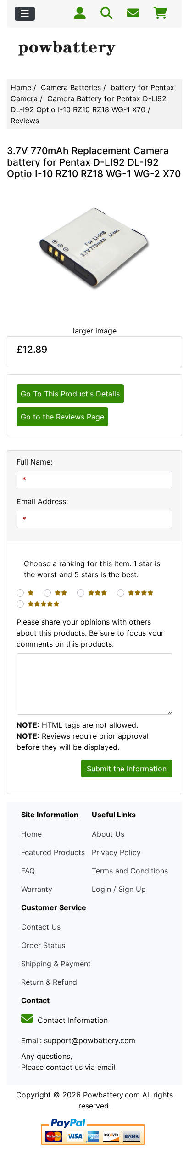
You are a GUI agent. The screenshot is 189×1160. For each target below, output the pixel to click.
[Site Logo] (94, 48)
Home (21, 87)
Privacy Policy (116, 852)
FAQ (28, 870)
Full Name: (34, 461)
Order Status (43, 945)
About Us (108, 833)
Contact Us (41, 926)
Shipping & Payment (56, 963)
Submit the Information (127, 768)
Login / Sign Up (119, 889)
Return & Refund (49, 982)
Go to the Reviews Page (62, 416)
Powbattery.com (111, 1094)
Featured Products (53, 852)
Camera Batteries (71, 87)
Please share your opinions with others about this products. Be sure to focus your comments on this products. (90, 633)
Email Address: (42, 501)
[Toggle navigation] (25, 14)
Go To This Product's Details (70, 393)
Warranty (36, 889)
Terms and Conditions (130, 870)
